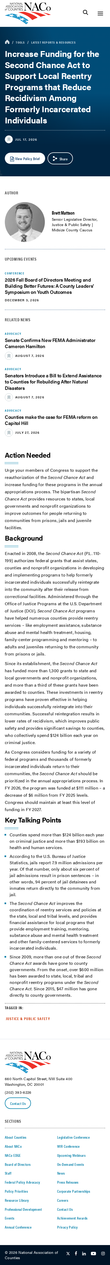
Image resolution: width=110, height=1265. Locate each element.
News (61, 1173)
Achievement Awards (72, 1218)
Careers (62, 1200)
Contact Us (18, 1103)
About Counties (15, 1137)
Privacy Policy (67, 1227)
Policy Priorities (16, 1191)
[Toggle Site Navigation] (100, 13)
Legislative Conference (73, 1137)
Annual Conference (18, 1227)
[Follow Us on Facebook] (76, 1253)
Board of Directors (18, 1164)
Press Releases (67, 1182)
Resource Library (17, 1200)
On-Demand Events (70, 1164)
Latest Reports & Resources (53, 42)
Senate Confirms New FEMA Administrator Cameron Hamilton (50, 343)
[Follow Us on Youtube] (93, 1253)
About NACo (13, 1146)
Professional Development (23, 1209)
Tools (20, 42)
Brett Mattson (63, 212)
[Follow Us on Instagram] (103, 1253)
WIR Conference (68, 1146)
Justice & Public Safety (28, 1018)
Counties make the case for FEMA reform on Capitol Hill (51, 420)
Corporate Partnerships (73, 1191)
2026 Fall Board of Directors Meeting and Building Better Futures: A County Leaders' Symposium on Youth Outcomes (49, 285)
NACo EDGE (13, 1155)
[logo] (28, 23)
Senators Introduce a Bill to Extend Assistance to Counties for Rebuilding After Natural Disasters (53, 381)
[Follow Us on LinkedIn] (84, 1253)
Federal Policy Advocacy (22, 1182)
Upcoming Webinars (71, 1155)
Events (9, 1218)
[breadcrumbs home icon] (7, 42)
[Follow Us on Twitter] (68, 1253)
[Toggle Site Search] (85, 13)
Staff (8, 1173)
